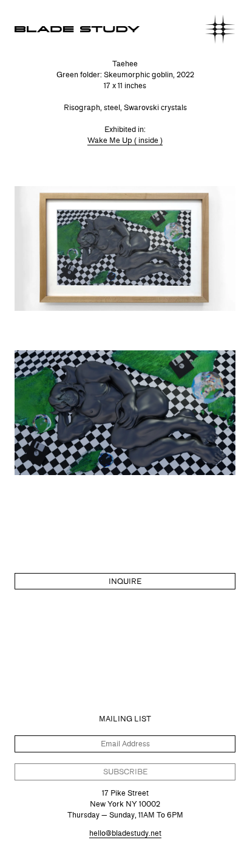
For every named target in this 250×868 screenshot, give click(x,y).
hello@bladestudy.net (125, 833)
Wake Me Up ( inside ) (125, 140)
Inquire (125, 581)
